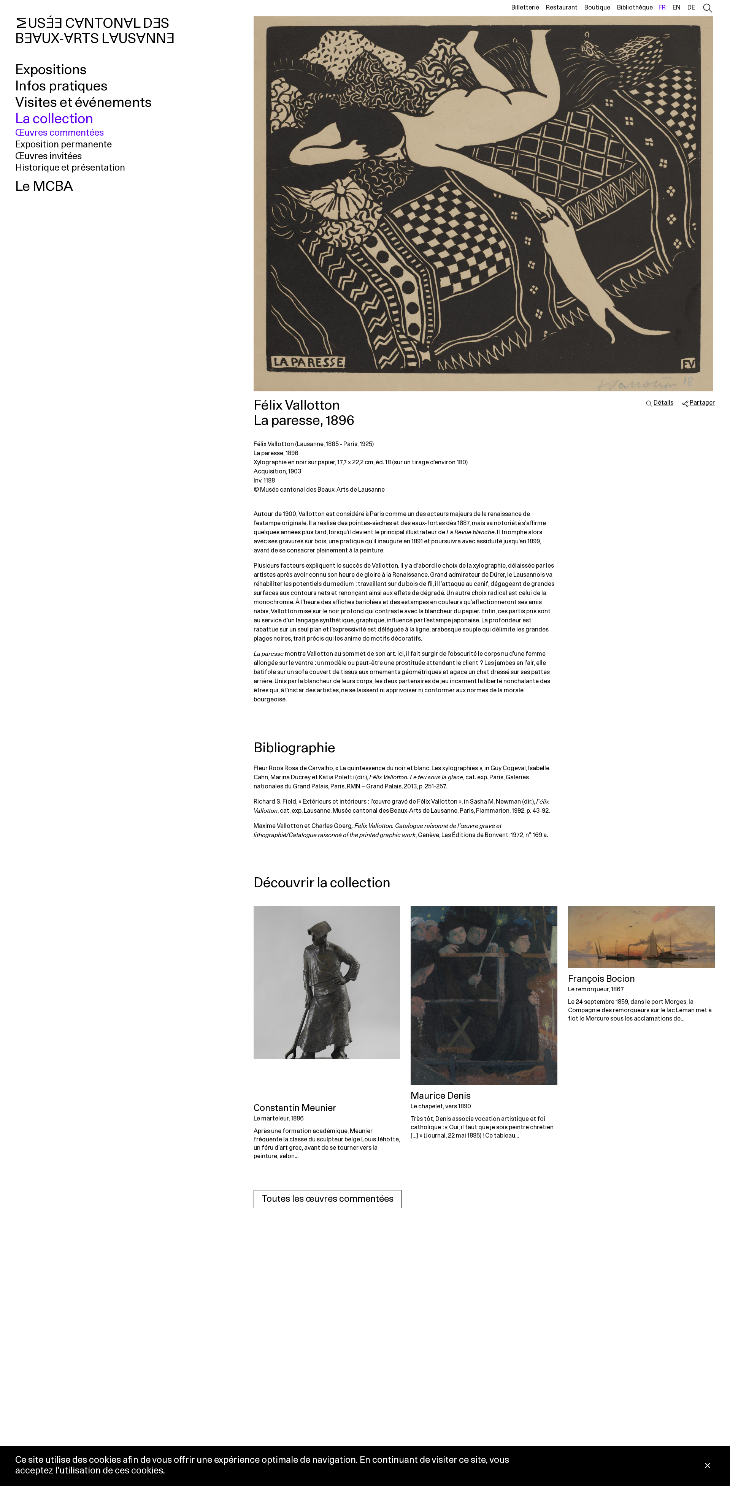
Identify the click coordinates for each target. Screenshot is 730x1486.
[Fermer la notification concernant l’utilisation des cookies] (707, 1466)
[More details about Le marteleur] (327, 1001)
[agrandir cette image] (484, 203)
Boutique (597, 8)
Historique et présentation (70, 167)
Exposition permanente (63, 144)
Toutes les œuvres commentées (328, 1199)
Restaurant (562, 8)
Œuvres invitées (48, 156)
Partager (702, 403)
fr (662, 8)
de (691, 8)
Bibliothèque (635, 8)
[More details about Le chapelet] (484, 995)
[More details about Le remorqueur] (641, 937)
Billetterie (525, 8)
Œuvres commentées (59, 133)
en (677, 8)
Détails (663, 403)
